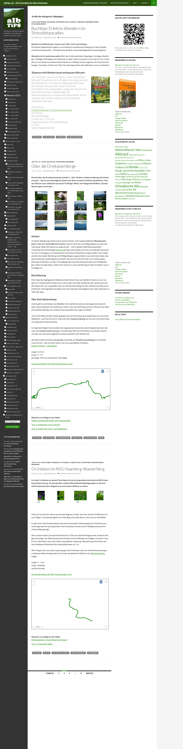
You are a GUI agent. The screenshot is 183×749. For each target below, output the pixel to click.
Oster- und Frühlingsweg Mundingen (13, 443)
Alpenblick (141, 155)
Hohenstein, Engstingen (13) (15, 178)
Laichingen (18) (12, 255)
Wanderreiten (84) (12, 135)
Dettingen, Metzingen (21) (14, 173)
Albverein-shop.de (121, 120)
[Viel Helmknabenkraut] (80, 495)
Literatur (61, 137)
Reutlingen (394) (11, 161)
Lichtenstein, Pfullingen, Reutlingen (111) (15, 184)
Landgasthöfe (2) (11, 395)
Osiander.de (119, 129)
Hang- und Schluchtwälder (130, 170)
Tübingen (80, 22)
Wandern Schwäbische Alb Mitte (127, 214)
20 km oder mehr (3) (14, 122)
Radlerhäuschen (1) (12, 402)
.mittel (34, 162)
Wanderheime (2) (12, 408)
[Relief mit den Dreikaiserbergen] (60, 205)
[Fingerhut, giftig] (100, 215)
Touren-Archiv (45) (12, 92)
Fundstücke (75, 462)
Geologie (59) (10, 334)
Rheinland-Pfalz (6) (13, 304)
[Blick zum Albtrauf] (41, 215)
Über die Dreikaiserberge (53, 166)
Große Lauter (143, 167)
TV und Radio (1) (11, 363)
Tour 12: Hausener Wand (41, 644)
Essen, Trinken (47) (12, 321)
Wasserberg (92, 653)
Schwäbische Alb (127, 186)
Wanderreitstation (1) (13, 412)
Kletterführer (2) (11, 360)
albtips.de (118, 114)
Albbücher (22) (11, 350)
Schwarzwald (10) (13, 308)
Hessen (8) (11, 298)
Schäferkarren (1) (12, 405)
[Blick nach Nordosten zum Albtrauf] (100, 196)
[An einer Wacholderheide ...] (41, 196)
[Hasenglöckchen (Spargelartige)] (41, 505)
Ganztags (50, 162)
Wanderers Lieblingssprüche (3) (13, 416)
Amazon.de (119, 123)
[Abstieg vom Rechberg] (100, 205)
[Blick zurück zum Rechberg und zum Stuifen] (80, 215)
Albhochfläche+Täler (128, 150)
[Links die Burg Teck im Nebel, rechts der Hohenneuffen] (80, 225)
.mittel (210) (11, 102)
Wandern (70, 162)
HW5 (117, 174)
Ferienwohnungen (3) (13, 389)
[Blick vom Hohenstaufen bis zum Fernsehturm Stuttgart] (60, 225)
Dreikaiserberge (63, 438)
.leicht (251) (11, 99)
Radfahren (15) (11, 85)
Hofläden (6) (11, 324)
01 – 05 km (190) (13, 109)
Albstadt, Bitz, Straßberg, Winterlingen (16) (15, 263)
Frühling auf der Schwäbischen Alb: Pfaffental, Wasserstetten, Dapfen (13, 451)
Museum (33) (10, 337)
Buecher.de (118, 127)
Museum (118, 180)
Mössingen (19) (12, 222)
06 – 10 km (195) (13, 112)
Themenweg (119, 190)
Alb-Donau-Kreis (121, 147)
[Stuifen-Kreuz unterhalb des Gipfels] (41, 205)
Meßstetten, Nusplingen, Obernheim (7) (14, 282)
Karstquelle (136, 174)
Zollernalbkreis (38, 24)
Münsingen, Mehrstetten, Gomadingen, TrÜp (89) (15, 190)
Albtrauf (37, 137)
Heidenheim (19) (12, 158)
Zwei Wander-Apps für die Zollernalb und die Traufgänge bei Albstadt (14, 479)
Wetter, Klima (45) (12, 343)
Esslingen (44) (11, 151)
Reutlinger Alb (128, 182)
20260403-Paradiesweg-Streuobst (95, 3)
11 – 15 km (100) (13, 115)
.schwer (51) (11, 106)
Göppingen (60, 22)
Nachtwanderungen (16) (14, 82)
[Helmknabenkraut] (60, 495)
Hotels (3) (9, 392)
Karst (129, 174)
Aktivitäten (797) (10, 56)
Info (134, 3)
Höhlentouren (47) (12, 72)
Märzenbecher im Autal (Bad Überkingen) (49, 640)
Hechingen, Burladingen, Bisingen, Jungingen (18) (15, 275)
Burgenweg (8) (12, 79)
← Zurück (49, 673)
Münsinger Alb (129, 179)
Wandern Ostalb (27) (13, 373)
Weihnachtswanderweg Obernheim (12, 464)
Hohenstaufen (90, 438)
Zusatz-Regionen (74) (13, 286)
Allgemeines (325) (11, 317)
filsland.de (61, 250)
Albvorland (49, 137)
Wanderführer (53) (12, 366)
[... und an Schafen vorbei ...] (60, 196)
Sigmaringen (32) (12, 213)
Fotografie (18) (11, 327)
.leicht (34, 462)
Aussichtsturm (121, 157)
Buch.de (118, 125)
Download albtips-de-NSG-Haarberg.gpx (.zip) (51, 574)
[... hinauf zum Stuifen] (80, 196)
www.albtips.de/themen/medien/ (128, 319)
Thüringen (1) (12, 314)
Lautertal (129, 177)
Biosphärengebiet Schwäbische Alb (126, 160)
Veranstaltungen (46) (13, 340)
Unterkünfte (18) (10, 376)
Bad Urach (130, 157)
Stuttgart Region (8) (13, 311)
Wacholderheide (78, 653)
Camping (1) (10, 382)
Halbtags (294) (12, 128)
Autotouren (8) (11, 59)
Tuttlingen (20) (11, 226)
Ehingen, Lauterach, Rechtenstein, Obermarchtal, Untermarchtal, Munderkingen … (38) (14, 242)
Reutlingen (71, 22)
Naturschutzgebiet (60, 653)
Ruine (101, 438)
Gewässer (121, 163)
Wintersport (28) (11, 138)
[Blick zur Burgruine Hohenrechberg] (80, 205)
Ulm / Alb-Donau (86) (13, 229)
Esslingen (50, 22)
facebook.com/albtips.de (124, 298)
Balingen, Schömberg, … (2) (15, 268)
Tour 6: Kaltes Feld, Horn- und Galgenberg (49, 429)
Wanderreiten (143, 196)
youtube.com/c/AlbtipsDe (125, 304)
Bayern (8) (10, 289)
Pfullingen (118, 183)
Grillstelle (77, 438)
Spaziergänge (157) (13, 132)
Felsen (148, 160)
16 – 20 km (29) (12, 119)
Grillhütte (146, 163)
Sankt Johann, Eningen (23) (14, 197)
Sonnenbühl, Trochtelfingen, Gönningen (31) (15, 203)
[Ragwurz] (100, 495)
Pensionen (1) (11, 399)
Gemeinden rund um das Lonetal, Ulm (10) (14, 251)
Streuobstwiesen (75, 137)
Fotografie (64, 462)
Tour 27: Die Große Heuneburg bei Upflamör (13, 471)
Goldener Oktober (134, 164)
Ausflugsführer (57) (12, 353)
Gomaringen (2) (12, 219)
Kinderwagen (120, 177)
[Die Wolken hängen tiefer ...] (41, 225)
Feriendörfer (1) (11, 386)
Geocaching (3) (11, 69)
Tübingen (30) (10, 216)
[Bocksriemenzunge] (60, 505)
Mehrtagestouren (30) (13, 75)
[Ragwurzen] (80, 505)
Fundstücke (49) (11, 330)
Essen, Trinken (52, 462)
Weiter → (90, 673)
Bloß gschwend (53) (12, 62)
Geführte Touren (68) (13, 66)
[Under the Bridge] (60, 215)
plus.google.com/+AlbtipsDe (126, 302)
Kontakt (144, 3)
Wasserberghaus (98, 553)
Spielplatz (143, 186)
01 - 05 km (41, 462)
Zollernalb (131, 199)
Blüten (47, 653)
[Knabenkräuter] (41, 495)
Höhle (123, 173)
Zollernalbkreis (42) (12, 258)
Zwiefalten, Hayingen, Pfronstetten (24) (14, 208)
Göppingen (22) (11, 154)
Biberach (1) (10, 148)
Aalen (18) (9, 145)
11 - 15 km (42, 162)
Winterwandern (121, 198)
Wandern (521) (13, 95)
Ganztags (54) (12, 125)
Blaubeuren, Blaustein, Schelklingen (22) (15, 233)
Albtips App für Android (119, 3)
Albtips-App (144, 48)
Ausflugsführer (38, 22)
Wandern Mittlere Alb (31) (15, 369)
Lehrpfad (137, 177)
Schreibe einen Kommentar (70, 37)
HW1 (148, 170)
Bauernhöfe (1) (11, 379)
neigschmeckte (38, 346)
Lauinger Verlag (120, 118)
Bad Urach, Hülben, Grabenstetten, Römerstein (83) (15, 166)
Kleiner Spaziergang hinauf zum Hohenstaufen (50, 420)
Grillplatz (120, 167)
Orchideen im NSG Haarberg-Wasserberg (67, 468)
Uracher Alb (130, 189)
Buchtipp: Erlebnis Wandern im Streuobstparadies (58, 30)
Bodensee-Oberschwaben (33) (15, 294)
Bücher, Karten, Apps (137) (14, 347)
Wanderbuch (139, 193)
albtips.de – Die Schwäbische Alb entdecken (26, 3)
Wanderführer (91, 22)
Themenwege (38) (12, 88)
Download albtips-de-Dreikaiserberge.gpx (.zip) (51, 364)
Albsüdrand (147, 150)
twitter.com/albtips (122, 300)
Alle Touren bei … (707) (12, 141)
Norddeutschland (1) (14, 301)
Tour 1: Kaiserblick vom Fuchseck (45, 424)
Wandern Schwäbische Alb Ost (127, 65)
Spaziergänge (97, 462)
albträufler (51, 37)
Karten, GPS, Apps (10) (13, 356)
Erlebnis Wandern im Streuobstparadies (51, 110)
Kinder (144, 173)
